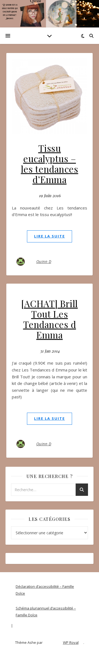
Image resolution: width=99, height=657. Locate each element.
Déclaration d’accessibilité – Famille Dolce (45, 590)
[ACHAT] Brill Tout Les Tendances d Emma (49, 319)
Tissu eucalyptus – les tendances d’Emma (49, 163)
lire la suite (49, 236)
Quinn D (43, 261)
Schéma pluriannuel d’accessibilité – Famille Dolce (46, 611)
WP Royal (71, 642)
